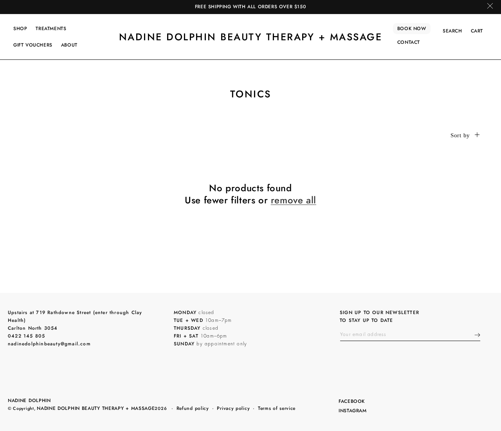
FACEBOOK (351, 402)
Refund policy (193, 408)
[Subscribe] (477, 335)
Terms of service (277, 408)
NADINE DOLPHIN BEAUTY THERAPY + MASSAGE (96, 408)
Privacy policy (233, 408)
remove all (293, 200)
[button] (20, 28)
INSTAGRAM (352, 411)
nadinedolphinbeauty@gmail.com (49, 343)
